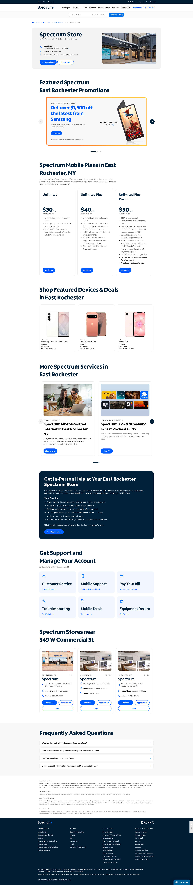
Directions (49, 703)
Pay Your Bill (139, 838)
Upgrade (138, 847)
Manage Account (140, 835)
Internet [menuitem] (77, 7)
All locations (36, 23)
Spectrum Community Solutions (48, 847)
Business (51, 2)
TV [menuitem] (85, 7)
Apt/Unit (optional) (96, 13)
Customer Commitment (45, 835)
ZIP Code (104, 12)
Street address (74, 12)
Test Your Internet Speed (111, 841)
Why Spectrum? (108, 853)
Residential (41, 2)
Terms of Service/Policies (45, 869)
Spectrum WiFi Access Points (112, 835)
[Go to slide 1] (93, 151)
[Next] (152, 121)
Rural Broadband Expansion (111, 859)
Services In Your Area (109, 856)
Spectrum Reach (43, 844)
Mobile (72, 844)
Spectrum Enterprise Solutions (47, 841)
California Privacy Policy (84, 869)
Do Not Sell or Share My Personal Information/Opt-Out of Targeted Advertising (118, 869)
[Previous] (40, 121)
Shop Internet (50, 451)
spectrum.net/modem (68, 787)
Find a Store (132, 2)
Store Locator (139, 844)
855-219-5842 (150, 8)
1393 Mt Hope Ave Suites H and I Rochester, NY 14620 (58, 684)
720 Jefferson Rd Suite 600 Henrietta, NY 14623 (132, 684)
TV (71, 838)
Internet (72, 835)
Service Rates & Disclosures (143, 853)
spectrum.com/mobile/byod (122, 794)
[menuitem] (41, 2)
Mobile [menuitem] (92, 7)
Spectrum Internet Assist (78, 847)
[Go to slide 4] (100, 151)
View (58, 708)
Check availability (116, 15)
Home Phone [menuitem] (104, 7)
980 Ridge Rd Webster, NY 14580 (96, 683)
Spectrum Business (44, 850)
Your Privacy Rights (60, 869)
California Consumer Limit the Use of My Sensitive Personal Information (60, 871)
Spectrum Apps (107, 832)
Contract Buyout (108, 847)
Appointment (48, 62)
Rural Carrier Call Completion (144, 856)
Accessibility (72, 869)
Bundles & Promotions (77, 832)
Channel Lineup (107, 850)
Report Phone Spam (141, 859)
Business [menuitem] (115, 7)
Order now (137, 8)
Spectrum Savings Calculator (112, 844)
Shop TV (107, 451)
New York (46, 23)
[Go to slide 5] (102, 151)
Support (137, 841)
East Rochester (58, 23)
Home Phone (74, 841)
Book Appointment (54, 532)
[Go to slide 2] (97, 151)
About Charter (42, 832)
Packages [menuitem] (67, 7)
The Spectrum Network (110, 862)
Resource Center (108, 838)
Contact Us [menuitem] (126, 7)
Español (152, 2)
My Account (143, 2)
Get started (49, 270)
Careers (40, 838)
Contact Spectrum (141, 832)
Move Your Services (141, 850)
